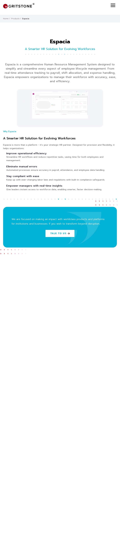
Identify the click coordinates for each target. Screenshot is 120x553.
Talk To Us (58, 233)
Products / (16, 18)
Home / (6, 18)
